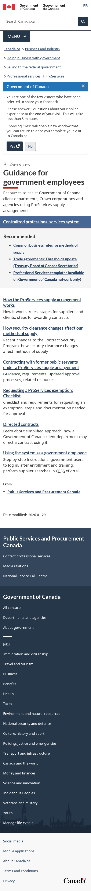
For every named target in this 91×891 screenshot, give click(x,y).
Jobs (6, 644)
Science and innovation (21, 783)
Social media (13, 841)
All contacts (12, 607)
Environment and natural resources (31, 713)
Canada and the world (21, 763)
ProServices (55, 76)
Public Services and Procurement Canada (43, 491)
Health (8, 693)
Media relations (15, 566)
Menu (14, 36)
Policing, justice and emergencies (30, 743)
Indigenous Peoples (19, 793)
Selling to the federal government (34, 67)
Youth (8, 813)
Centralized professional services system (41, 221)
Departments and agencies (25, 617)
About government (18, 627)
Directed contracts (21, 424)
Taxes (7, 703)
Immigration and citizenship (25, 654)
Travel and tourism (18, 664)
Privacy (9, 881)
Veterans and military (20, 803)
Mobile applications (18, 851)
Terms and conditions (20, 871)
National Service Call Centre (25, 576)
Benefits (9, 684)
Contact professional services (26, 556)
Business (10, 674)
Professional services (24, 76)
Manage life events (18, 822)
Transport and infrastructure (26, 753)
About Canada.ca (16, 861)
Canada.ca (12, 49)
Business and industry (42, 49)
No (32, 147)
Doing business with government (33, 58)
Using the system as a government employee (45, 452)
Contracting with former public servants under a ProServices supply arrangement (41, 364)
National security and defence (27, 723)
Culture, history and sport (23, 733)
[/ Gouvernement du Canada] (34, 6)
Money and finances (19, 773)
